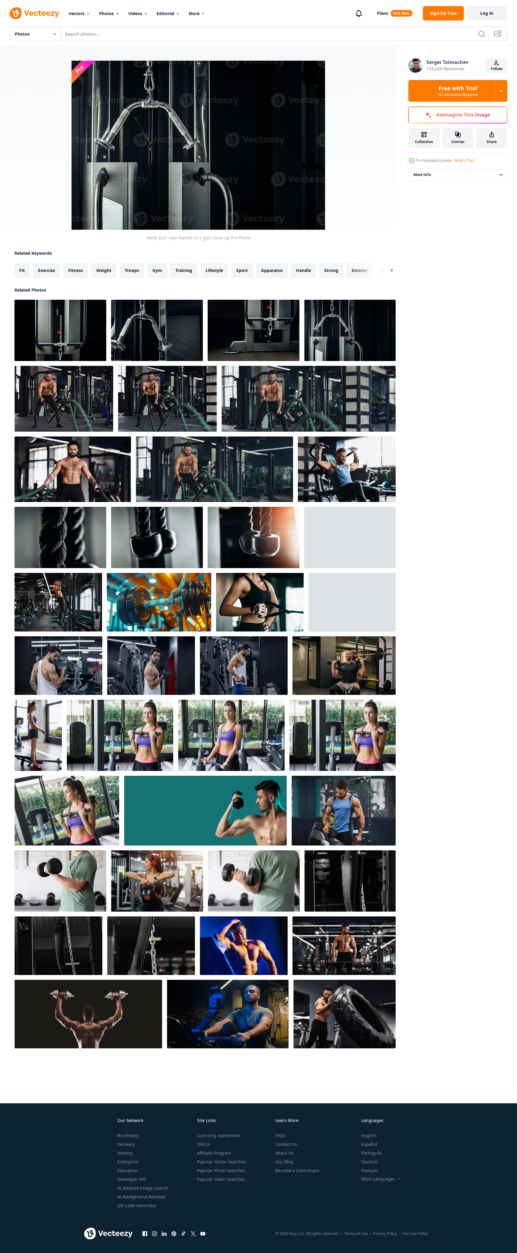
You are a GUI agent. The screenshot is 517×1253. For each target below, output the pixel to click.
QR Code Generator (137, 1205)
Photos (106, 13)
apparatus (272, 270)
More (194, 13)
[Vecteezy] (34, 13)
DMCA (203, 1144)
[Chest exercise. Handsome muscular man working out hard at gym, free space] (347, 469)
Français (369, 1170)
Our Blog (284, 1162)
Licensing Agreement (218, 1135)
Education (127, 1170)
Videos (135, 13)
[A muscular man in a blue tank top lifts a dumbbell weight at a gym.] (344, 810)
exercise (46, 270)
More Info (422, 174)
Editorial (165, 13)
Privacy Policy (385, 1233)
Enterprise (128, 1162)
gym (157, 270)
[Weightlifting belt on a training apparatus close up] (350, 881)
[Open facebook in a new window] (144, 1233)
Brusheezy (128, 1135)
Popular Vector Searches (221, 1162)
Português (371, 1153)
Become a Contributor (297, 1170)
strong (331, 270)
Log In (486, 13)
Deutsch (369, 1162)
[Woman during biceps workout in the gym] (38, 735)
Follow (497, 68)
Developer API (131, 1179)
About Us (284, 1153)
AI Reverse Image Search (142, 1188)
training (183, 270)
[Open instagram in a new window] (154, 1233)
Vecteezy (126, 1144)
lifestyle (214, 270)
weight (103, 270)
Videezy (125, 1153)
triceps (132, 270)
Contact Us (286, 1144)
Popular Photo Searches (221, 1170)
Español (369, 1144)
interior (360, 270)
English (368, 1135)
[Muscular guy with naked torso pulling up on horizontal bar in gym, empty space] (58, 602)
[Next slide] (386, 270)
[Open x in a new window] (193, 1233)
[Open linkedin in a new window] (164, 1233)
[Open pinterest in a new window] (173, 1233)
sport (242, 270)
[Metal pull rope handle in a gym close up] (60, 330)
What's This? (464, 160)
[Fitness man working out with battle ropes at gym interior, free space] (63, 399)
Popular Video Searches (221, 1179)
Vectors (77, 13)
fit (22, 270)
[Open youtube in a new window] (202, 1233)
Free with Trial (458, 91)
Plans (382, 13)
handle (303, 270)
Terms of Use (356, 1233)
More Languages (378, 1179)
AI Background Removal (141, 1197)
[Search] (481, 33)
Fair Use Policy (415, 1233)
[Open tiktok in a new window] (183, 1233)
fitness (75, 270)
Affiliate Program (214, 1153)
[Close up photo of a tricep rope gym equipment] (60, 537)
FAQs (280, 1135)
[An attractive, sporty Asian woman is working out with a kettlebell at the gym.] (157, 881)
